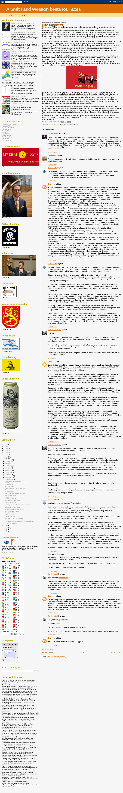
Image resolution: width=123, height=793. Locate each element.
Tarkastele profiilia (7, 552)
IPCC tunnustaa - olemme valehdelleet (16, 483)
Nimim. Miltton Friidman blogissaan (13, 757)
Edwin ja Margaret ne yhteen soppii (22, 23)
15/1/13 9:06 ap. (52, 571)
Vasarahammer (7, 135)
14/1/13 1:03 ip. (52, 181)
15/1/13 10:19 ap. (53, 635)
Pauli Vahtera (6, 134)
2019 (5, 446)
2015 (5, 454)
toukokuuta (8, 472)
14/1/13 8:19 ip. (52, 551)
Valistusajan (54, 29)
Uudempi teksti (47, 652)
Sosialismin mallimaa (18, 106)
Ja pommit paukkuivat (11, 523)
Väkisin (7, 497)
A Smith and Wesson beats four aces (43, 9)
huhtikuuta (8, 474)
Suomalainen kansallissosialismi (14, 518)
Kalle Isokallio (6, 129)
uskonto (77, 124)
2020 (5, 444)
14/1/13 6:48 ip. (52, 358)
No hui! (7, 520)
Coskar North (53, 133)
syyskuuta (8, 465)
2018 (5, 448)
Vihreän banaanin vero (11, 502)
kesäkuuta (8, 470)
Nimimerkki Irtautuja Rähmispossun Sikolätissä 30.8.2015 (20, 687)
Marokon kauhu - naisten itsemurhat (15, 488)
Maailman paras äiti (10, 498)
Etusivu (81, 652)
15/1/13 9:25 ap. (52, 593)
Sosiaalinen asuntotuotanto (12, 507)
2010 (5, 529)
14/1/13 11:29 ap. (53, 152)
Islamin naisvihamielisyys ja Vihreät (15, 493)
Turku (6, 490)
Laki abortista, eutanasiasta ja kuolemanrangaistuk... (20, 521)
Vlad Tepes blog (7, 137)
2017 (5, 450)
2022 (5, 442)
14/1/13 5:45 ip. (52, 326)
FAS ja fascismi (9, 486)
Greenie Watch (6, 126)
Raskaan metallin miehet (19, 61)
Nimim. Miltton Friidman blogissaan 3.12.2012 (17, 732)
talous (72, 124)
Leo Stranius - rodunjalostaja (13, 481)
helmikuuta (8, 477)
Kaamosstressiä (7, 80)
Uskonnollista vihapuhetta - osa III (22, 42)
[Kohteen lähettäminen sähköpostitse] (61, 122)
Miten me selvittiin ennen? (12, 500)
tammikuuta (8, 479)
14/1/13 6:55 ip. (52, 441)
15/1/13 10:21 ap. (53, 645)
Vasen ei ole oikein (17, 87)
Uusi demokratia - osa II (12, 511)
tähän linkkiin (63, 578)
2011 (5, 527)
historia (51, 124)
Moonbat (4, 132)
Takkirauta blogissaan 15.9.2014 (12, 707)
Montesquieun (47, 27)
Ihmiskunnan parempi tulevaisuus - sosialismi (18, 504)
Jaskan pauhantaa (8, 127)
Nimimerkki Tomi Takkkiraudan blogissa (15, 744)
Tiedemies (52, 155)
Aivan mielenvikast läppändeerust (14, 509)
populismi (67, 124)
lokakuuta (8, 463)
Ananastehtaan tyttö (10, 495)
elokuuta (7, 467)
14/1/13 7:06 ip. (52, 496)
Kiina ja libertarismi (10, 506)
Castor (50, 184)
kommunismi (57, 124)
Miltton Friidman (54, 330)
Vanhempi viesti (115, 652)
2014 (5, 456)
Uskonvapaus (9, 484)
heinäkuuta (8, 469)
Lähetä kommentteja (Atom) (56, 657)
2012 (5, 525)
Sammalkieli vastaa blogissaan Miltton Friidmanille (19, 774)
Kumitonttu (52, 168)
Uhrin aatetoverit (9, 491)
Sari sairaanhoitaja (10, 514)
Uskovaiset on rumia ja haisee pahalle (23, 33)
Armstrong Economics (9, 124)
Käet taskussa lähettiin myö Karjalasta (23, 71)
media (62, 124)
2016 (5, 452)
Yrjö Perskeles (6, 140)
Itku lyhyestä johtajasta (18, 96)
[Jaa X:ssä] (65, 122)
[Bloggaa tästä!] (63, 122)
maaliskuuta (8, 476)
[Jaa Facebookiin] (68, 122)
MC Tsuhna (5, 130)
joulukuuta (8, 460)
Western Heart (6, 138)
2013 (5, 458)
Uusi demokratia (9, 512)
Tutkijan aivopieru (10, 516)
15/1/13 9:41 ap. (52, 613)
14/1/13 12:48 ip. (52, 164)
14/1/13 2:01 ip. (52, 260)
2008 (5, 531)
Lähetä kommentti (47, 649)
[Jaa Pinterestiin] (70, 122)
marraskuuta (9, 461)
